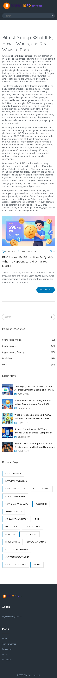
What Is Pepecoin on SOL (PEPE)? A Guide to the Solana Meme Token (32, 416)
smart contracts (13, 511)
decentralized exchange (16, 481)
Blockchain (28, 358)
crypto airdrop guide (15, 488)
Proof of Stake (30, 534)
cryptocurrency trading (17, 557)
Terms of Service (9, 644)
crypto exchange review (16, 504)
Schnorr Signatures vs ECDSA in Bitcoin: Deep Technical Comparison (33, 431)
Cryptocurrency (28, 346)
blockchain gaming (36, 542)
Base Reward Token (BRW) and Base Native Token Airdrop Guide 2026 (33, 402)
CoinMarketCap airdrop (16, 519)
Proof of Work (12, 542)
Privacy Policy (7, 649)
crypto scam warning (15, 564)
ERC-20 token (11, 526)
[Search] (52, 15)
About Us (6, 638)
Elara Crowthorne (28, 251)
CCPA (4, 654)
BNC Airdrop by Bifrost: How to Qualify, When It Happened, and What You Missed (27, 261)
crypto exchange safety (16, 549)
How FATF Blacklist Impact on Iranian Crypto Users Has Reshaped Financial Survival (33, 445)
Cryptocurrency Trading (28, 352)
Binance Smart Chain (15, 496)
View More (45, 290)
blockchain (41, 504)
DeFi (28, 364)
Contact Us (6, 659)
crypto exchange (41, 488)
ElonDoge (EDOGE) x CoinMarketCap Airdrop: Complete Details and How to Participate (34, 388)
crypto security (32, 526)
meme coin (10, 534)
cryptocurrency (13, 473)
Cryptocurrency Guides (28, 339)
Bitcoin (36, 564)
